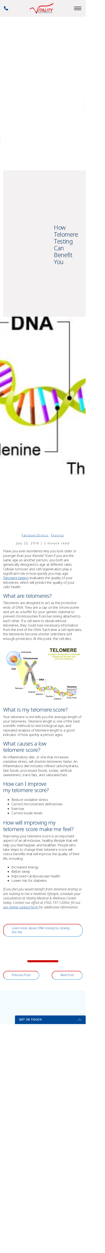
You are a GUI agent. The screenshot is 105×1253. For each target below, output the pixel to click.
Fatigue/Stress (35, 535)
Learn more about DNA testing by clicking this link (41, 930)
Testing (57, 535)
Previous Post (21, 975)
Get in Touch (30, 1019)
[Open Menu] (78, 8)
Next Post (67, 975)
